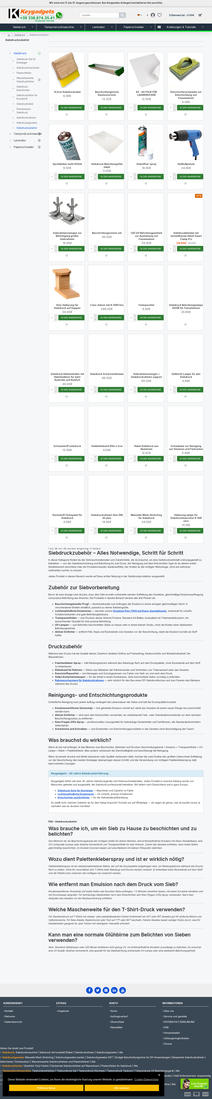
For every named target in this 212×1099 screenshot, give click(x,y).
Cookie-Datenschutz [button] (146, 1079)
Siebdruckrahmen (84, 1052)
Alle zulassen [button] (121, 1088)
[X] (97, 990)
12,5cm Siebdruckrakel (67, 91)
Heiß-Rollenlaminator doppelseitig (192, 1075)
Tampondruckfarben (43, 1070)
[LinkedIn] (114, 990)
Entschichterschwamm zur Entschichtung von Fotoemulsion (186, 94)
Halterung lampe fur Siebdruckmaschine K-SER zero (186, 518)
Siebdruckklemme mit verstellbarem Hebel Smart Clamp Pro (186, 235)
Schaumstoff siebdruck (67, 446)
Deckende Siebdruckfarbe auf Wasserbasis (75, 1065)
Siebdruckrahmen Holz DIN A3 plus (107, 516)
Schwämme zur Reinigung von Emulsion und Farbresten (186, 447)
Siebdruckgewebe (106, 1052)
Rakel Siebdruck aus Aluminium (146, 447)
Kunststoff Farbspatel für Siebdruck (67, 516)
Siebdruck (20, 34)
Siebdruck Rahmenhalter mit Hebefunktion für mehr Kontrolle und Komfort (67, 377)
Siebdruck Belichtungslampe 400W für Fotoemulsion (186, 306)
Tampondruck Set (66, 1070)
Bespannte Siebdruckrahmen (188, 1057)
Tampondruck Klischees (92, 1070)
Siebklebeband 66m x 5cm (107, 446)
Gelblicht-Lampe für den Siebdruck (186, 375)
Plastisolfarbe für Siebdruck (116, 1065)
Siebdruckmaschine (26, 1052)
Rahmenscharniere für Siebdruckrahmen (79, 680)
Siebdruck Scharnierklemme (107, 374)
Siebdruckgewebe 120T (100, 1057)
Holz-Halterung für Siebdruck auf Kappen (67, 306)
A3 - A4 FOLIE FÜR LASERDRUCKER (146, 93)
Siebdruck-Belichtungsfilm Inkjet (107, 165)
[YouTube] (122, 990)
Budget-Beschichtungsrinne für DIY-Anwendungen (142, 1057)
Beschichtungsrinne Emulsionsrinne (107, 93)
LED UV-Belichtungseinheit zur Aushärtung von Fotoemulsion (146, 235)
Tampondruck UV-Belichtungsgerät (154, 1070)
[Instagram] (106, 990)
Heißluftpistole (186, 164)
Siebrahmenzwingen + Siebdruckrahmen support (146, 375)
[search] (122, 15)
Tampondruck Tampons (120, 1070)
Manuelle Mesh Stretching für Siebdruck (146, 516)
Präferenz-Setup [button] (46, 1088)
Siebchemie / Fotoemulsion (14, 1061)
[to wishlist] (66, 114)
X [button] (159, 1075)
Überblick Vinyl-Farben (36, 1065)
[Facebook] (89, 990)
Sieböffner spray (146, 164)
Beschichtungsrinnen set (107, 232)
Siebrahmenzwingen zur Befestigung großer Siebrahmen (67, 235)
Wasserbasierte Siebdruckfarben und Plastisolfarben (60, 1061)
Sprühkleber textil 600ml (67, 164)
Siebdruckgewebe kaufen (70, 1057)
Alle (121, 1052)
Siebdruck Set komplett (52, 1052)
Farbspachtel (146, 305)
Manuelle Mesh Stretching (39, 1057)
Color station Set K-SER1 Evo (107, 305)
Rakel (70, 1052)
